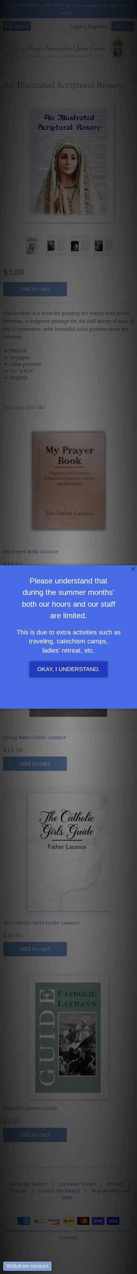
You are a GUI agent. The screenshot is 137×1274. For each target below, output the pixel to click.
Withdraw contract (27, 1266)
